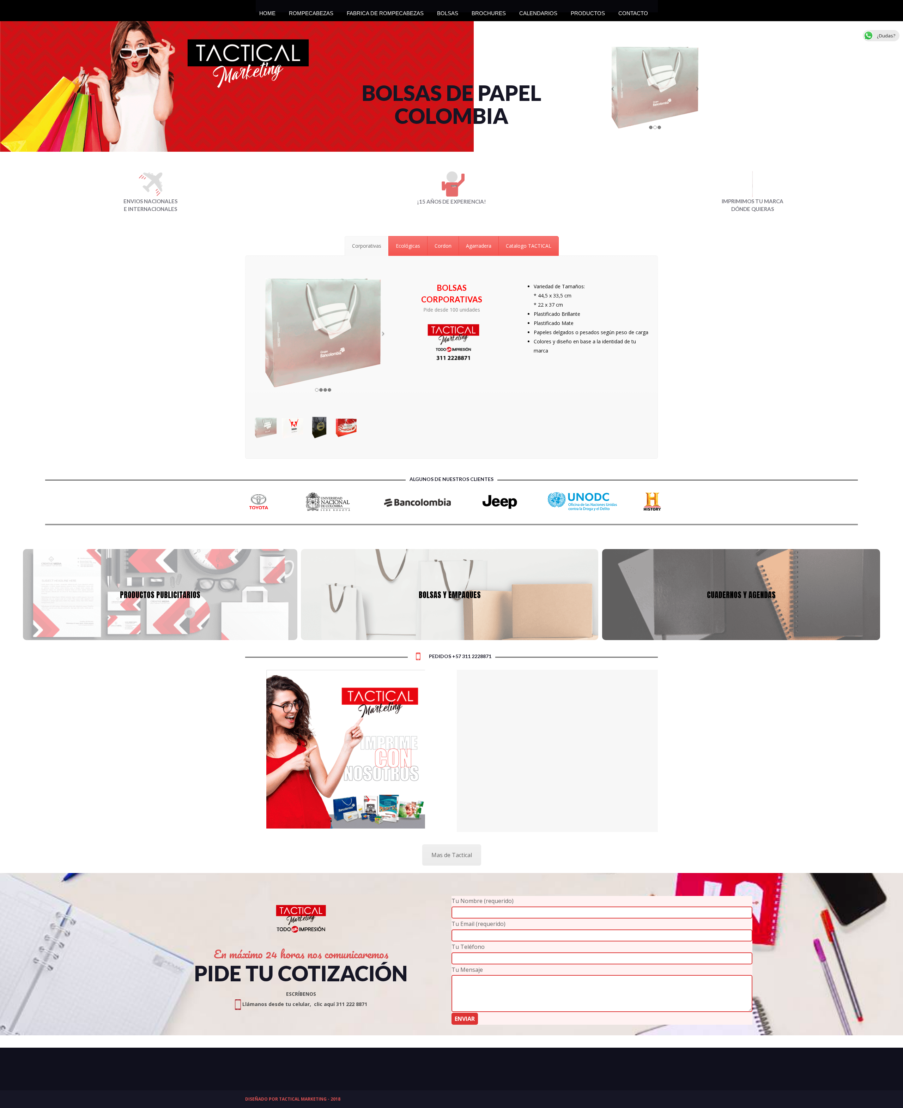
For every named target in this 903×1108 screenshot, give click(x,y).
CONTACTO (633, 11)
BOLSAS (447, 11)
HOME (267, 11)
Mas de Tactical (451, 855)
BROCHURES (489, 11)
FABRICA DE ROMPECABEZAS (385, 11)
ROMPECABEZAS (311, 11)
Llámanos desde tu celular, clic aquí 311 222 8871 (304, 1004)
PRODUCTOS (588, 11)
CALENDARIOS (538, 11)
